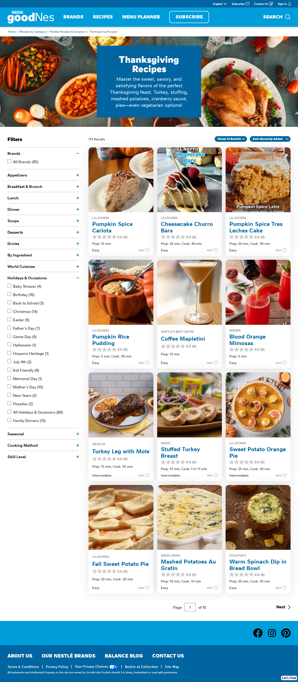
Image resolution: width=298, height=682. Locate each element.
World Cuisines (21, 266)
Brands (13, 153)
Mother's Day (28, 386)
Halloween (24, 344)
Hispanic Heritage (31, 353)
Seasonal (15, 433)
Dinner (13, 209)
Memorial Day (27, 378)
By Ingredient (19, 254)
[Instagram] (274, 633)
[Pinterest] (286, 633)
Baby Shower (27, 286)
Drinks (13, 243)
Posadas (23, 403)
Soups (13, 220)
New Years (25, 395)
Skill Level (16, 456)
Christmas (25, 311)
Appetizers (17, 174)
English (217, 3)
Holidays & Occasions (27, 277)
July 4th (22, 361)
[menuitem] (73, 17)
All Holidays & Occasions (38, 412)
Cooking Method (22, 445)
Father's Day (26, 328)
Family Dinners (29, 420)
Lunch (13, 197)
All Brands (25, 161)
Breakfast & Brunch (24, 186)
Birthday (23, 294)
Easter (21, 319)
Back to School (28, 302)
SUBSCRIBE (189, 17)
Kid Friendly (26, 370)
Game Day (25, 336)
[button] (142, 250)
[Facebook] (260, 633)
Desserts (15, 232)
